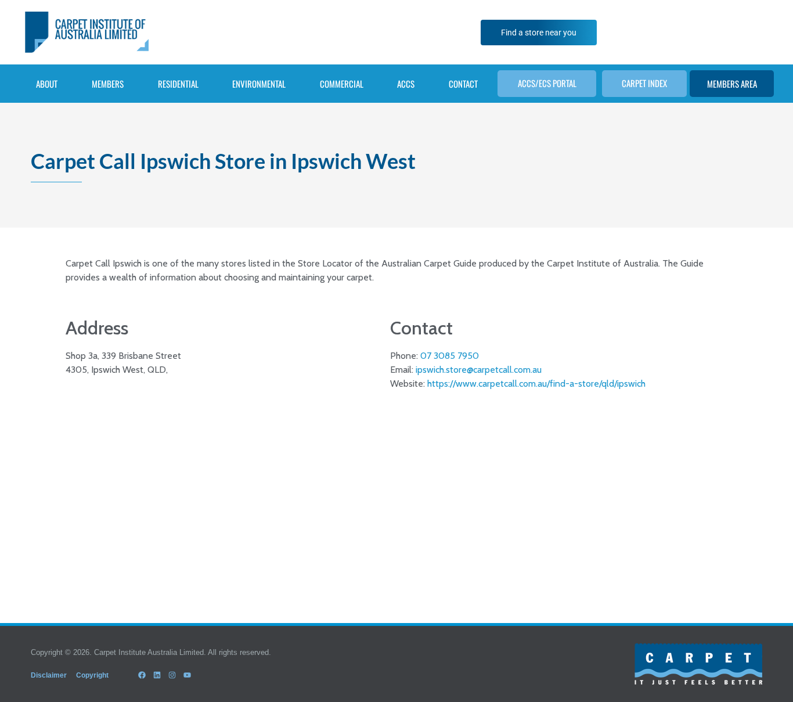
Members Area (732, 83)
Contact (463, 83)
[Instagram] (172, 675)
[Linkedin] (157, 675)
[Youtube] (187, 675)
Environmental (259, 83)
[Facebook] (141, 675)
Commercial (341, 83)
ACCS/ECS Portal (547, 83)
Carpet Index (644, 83)
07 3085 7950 (449, 355)
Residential (178, 83)
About (46, 83)
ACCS (405, 83)
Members (108, 83)
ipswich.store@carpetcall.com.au (479, 369)
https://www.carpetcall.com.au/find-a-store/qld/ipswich (536, 383)
